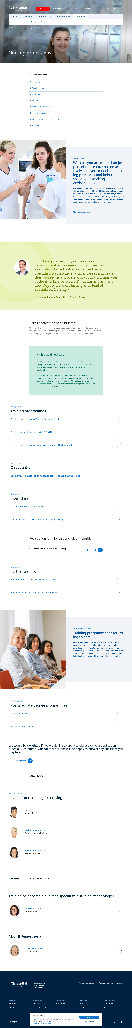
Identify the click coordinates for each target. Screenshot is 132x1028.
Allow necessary (89, 1021)
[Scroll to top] (126, 1022)
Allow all (89, 1017)
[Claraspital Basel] (18, 8)
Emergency (43, 9)
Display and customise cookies (42, 1023)
